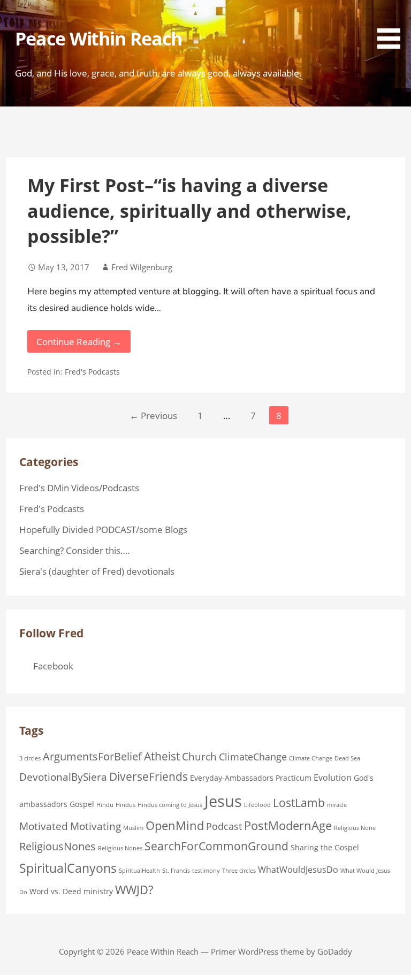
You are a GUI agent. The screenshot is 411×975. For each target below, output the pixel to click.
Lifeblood (257, 805)
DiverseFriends (148, 776)
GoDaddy (334, 951)
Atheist (162, 756)
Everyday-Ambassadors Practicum (250, 778)
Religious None (355, 828)
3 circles (30, 758)
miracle (337, 805)
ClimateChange (253, 756)
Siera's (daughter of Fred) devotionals (96, 571)
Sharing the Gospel (325, 847)
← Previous (153, 415)
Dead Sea (347, 758)
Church (199, 757)
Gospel (82, 804)
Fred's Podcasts (92, 372)
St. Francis (176, 870)
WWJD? (134, 889)
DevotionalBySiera (63, 777)
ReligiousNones (57, 846)
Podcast (224, 826)
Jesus (223, 801)
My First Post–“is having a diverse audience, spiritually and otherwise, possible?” (189, 210)
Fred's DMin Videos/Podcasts (79, 488)
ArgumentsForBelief (92, 756)
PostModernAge (288, 825)
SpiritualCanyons (68, 868)
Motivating (95, 826)
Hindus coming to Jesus (170, 805)
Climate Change (310, 758)
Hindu (104, 805)
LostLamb (299, 802)
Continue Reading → (78, 342)
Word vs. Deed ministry (71, 891)
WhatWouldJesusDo (298, 869)
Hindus (125, 805)
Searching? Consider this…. (74, 550)
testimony (206, 870)
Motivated (43, 826)
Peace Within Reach (98, 38)
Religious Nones (120, 848)
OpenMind (175, 825)
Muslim (133, 828)
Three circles (239, 870)
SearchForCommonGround (216, 846)
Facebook (53, 666)
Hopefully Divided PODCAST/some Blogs (103, 529)
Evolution (333, 777)
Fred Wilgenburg (141, 267)
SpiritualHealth (139, 870)
